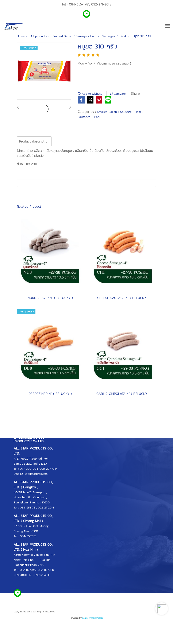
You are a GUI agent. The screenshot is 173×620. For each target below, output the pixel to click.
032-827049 (28, 570)
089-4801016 (22, 575)
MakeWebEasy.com (92, 617)
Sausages (84, 117)
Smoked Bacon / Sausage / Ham (119, 112)
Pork (97, 117)
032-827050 (46, 570)
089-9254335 (41, 575)
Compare (119, 93)
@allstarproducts (36, 474)
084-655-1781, (79, 4)
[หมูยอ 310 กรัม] (44, 71)
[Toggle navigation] (167, 26)
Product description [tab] (34, 141)
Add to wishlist (91, 93)
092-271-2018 (101, 4)
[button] (161, 608)
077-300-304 (29, 469)
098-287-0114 (48, 469)
